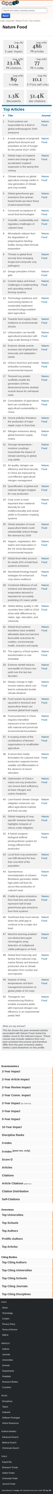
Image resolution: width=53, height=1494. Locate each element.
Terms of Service (9, 1329)
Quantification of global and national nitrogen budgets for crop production (23, 490)
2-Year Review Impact (16, 1087)
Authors (5, 1349)
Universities (7, 1360)
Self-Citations (11, 1199)
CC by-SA (47, 1490)
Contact (5, 1319)
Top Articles (10, 1246)
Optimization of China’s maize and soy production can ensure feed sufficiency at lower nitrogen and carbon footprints (23, 786)
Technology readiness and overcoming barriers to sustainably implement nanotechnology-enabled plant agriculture (22, 305)
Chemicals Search (10, 1448)
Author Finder (8, 1473)
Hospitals (6, 1376)
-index (7, 1143)
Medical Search (9, 1442)
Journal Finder (8, 1484)
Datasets (6, 1412)
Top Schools (10, 1222)
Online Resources (10, 1423)
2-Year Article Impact (16, 1079)
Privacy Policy (8, 1324)
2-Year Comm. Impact (16, 1095)
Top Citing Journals (15, 1286)
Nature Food (22, 20)
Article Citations (17, 1183)
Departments (8, 1371)
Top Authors (10, 1230)
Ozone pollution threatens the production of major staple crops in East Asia (22, 422)
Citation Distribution (15, 1191)
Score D (7, 1159)
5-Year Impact (11, 1119)
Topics (5, 1407)
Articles (7, 1167)
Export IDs (7, 1462)
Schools (6, 1365)
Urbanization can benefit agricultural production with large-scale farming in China (23, 336)
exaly (2, 20)
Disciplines (7, 1401)
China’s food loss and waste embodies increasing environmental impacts (23, 366)
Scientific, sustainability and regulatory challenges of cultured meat (23, 224)
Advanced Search (10, 1437)
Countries (6, 1387)
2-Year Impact (11, 1071)
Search (6, 16)
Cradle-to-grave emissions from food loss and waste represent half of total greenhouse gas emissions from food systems (23, 904)
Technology (7, 1313)
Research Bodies (10, 1382)
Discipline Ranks (13, 1135)
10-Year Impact (12, 1127)
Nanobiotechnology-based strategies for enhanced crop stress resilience (22, 575)
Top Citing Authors (14, 1262)
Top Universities (12, 1215)
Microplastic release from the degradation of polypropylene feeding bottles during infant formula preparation (23, 241)
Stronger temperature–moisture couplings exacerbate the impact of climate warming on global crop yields (22, 452)
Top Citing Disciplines (16, 1294)
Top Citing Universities (17, 1270)
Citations (8, 1175)
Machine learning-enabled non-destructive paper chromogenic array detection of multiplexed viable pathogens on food (22, 942)
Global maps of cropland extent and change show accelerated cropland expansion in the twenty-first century (23, 163)
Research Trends (10, 1467)
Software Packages (11, 1418)
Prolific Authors (12, 1238)
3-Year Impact (11, 1111)
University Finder (10, 1478)
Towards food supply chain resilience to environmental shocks (22, 323)
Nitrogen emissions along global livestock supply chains (22, 435)
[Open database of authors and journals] (10, 1)
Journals (10, 20)
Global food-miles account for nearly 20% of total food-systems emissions (23, 562)
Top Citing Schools (14, 1278)
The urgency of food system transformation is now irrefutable (23, 655)
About (5, 1308)
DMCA (5, 1335)
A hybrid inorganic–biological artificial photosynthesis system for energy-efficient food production (22, 841)
